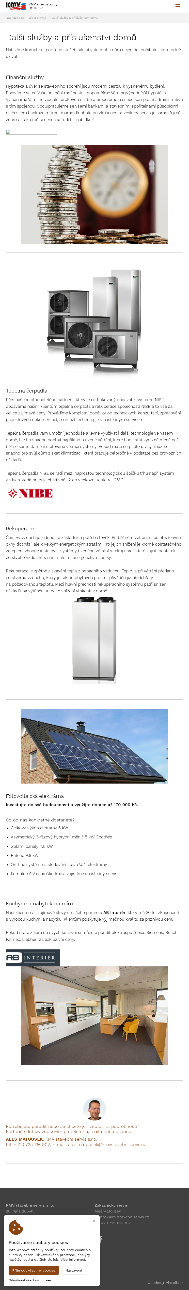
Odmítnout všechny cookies (30, 1280)
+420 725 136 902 (32, 1144)
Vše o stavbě (37, 17)
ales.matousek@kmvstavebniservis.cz (107, 1144)
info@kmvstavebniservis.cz (124, 1217)
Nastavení (73, 1270)
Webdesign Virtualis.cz (165, 1283)
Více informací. (73, 1259)
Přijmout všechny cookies (33, 1270)
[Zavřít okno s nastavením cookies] (94, 1221)
